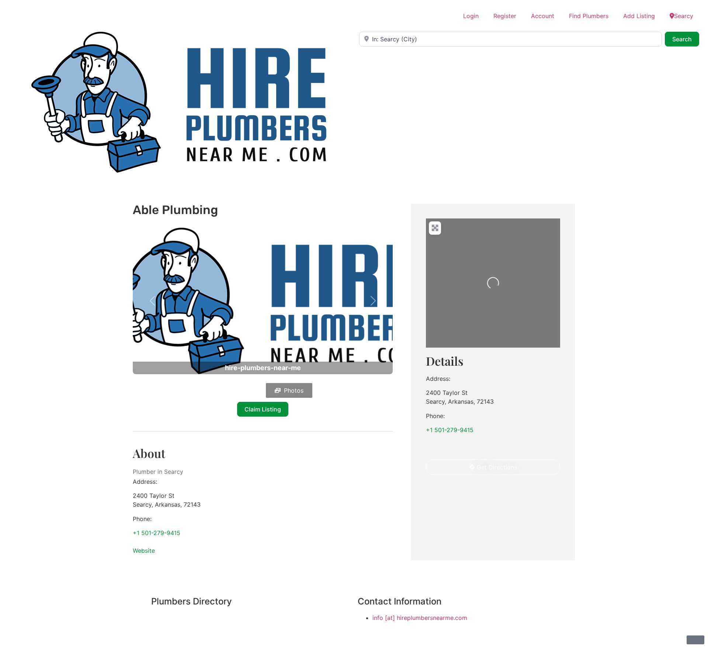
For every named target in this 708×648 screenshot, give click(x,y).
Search (685, 39)
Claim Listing (262, 409)
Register (504, 16)
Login (471, 16)
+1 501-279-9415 (156, 533)
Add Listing (639, 16)
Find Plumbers (588, 16)
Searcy (683, 16)
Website (144, 550)
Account (542, 16)
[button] (152, 301)
